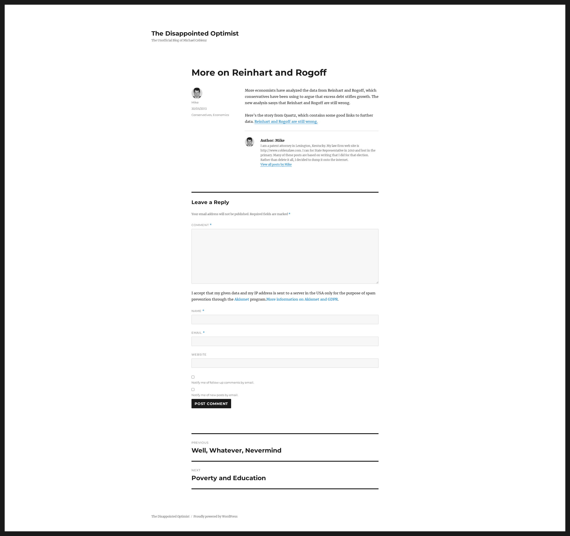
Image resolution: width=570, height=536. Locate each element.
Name (197, 311)
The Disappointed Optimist (195, 33)
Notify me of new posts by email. (214, 395)
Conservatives (201, 115)
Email (198, 333)
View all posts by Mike (276, 164)
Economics (221, 115)
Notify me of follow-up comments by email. (222, 382)
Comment (201, 225)
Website (199, 354)
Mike (195, 102)
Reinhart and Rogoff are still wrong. (286, 121)
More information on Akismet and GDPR (302, 299)
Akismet (241, 299)
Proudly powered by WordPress (215, 516)
